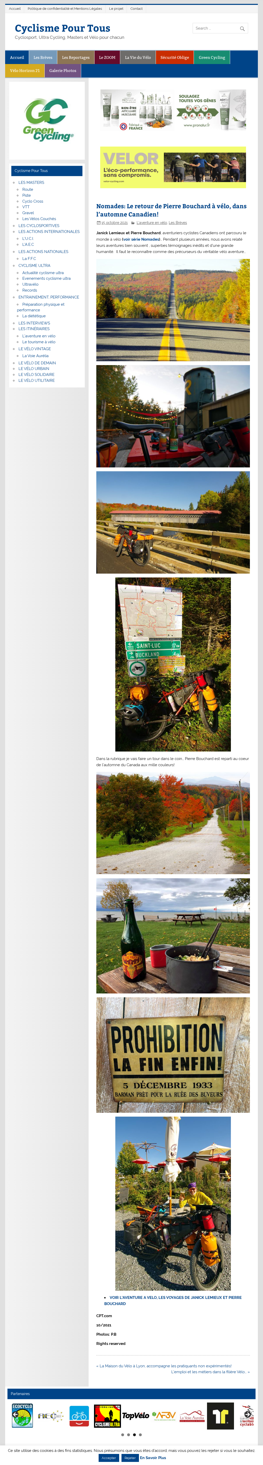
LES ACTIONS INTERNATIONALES (49, 231)
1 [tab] (122, 1434)
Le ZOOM (107, 57)
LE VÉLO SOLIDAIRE (36, 374)
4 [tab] (140, 1434)
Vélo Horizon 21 (25, 70)
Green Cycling (212, 57)
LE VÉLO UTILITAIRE (36, 380)
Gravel (28, 213)
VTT (26, 207)
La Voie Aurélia (35, 356)
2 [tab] (128, 1434)
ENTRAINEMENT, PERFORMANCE (48, 297)
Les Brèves (43, 57)
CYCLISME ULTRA (34, 265)
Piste (26, 195)
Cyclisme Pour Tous (62, 27)
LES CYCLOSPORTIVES (38, 225)
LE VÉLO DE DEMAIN (37, 363)
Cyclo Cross (32, 201)
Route (27, 189)
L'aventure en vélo (152, 223)
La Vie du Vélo (138, 57)
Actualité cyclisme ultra (43, 272)
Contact (136, 9)
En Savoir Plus (153, 1458)
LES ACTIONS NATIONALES (43, 251)
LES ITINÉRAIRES (34, 329)
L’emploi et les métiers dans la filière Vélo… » (210, 1372)
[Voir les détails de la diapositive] (42, 1416)
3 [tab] (134, 1434)
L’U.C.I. (28, 238)
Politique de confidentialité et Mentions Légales (65, 9)
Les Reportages (76, 57)
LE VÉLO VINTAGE (34, 349)
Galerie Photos (62, 70)
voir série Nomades (141, 239)
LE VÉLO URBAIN (33, 368)
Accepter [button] (109, 1458)
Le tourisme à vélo (38, 342)
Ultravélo (30, 284)
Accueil (15, 9)
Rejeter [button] (130, 1458)
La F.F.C (29, 258)
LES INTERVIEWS (34, 323)
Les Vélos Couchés (39, 218)
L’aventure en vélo (38, 336)
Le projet (116, 9)
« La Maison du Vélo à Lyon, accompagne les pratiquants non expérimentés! (164, 1366)
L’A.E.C (28, 244)
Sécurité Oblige (175, 57)
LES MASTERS (31, 182)
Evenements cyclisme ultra (46, 278)
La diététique (34, 316)
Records (29, 290)
